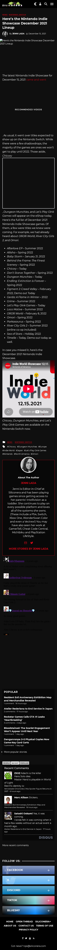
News (5, 14)
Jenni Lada (18, 33)
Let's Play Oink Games (35, 450)
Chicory (12, 446)
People (6, 763)
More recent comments (15, 845)
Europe (43, 446)
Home (9, 921)
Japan (20, 450)
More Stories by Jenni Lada (28, 548)
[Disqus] (28, 595)
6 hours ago (15, 791)
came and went (36, 79)
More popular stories (15, 751)
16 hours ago (32, 807)
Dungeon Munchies (27, 446)
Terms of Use (44, 925)
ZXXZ (17, 773)
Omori (35, 454)
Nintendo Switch (17, 14)
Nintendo (8, 454)
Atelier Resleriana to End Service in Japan (28, 708)
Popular (24, 763)
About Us (10, 925)
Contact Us (26, 925)
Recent (15, 763)
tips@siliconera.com (34, 946)
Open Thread (24, 921)
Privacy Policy (28, 929)
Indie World (9, 450)
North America (22, 454)
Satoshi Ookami (23, 813)
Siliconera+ (43, 921)
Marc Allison (21, 797)
